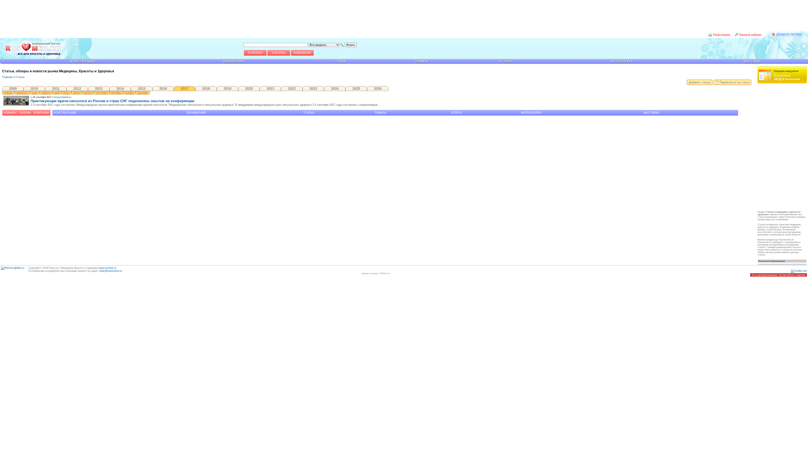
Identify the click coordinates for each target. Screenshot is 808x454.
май (56, 92)
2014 (120, 88)
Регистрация (721, 34)
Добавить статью (700, 82)
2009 (13, 88)
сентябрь (102, 92)
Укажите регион (789, 34)
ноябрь (129, 92)
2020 (249, 88)
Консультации (65, 112)
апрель (46, 92)
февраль (22, 92)
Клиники (10, 112)
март (35, 92)
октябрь (116, 92)
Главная (7, 77)
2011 (56, 88)
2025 (356, 88)
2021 (270, 88)
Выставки (651, 112)
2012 (77, 88)
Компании (41, 112)
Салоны (25, 112)
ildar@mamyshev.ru (111, 270)
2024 (335, 88)
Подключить (786, 75)
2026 (377, 88)
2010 (34, 88)
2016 (163, 88)
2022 (292, 88)
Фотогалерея (531, 112)
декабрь (143, 92)
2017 (184, 88)
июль (76, 92)
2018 (206, 88)
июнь (66, 92)
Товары (380, 112)
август (88, 92)
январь (8, 92)
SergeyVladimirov (62, 97)
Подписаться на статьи (734, 82)
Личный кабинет (750, 34)
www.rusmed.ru (107, 268)
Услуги (456, 112)
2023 (313, 88)
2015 (141, 88)
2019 (227, 88)
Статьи (20, 77)
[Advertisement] (783, 147)
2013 (98, 88)
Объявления (196, 112)
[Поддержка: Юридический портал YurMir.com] (799, 270)
